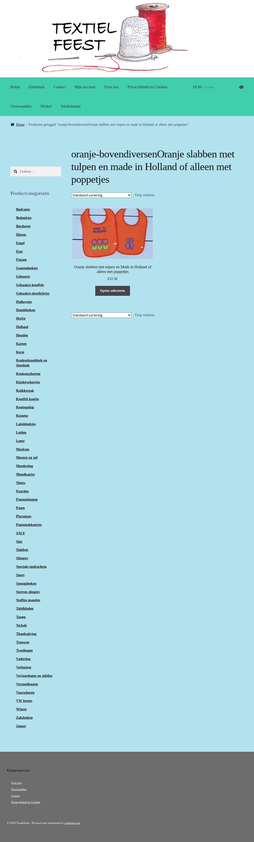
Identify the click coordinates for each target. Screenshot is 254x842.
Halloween (24, 302)
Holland (22, 327)
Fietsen (21, 260)
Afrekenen (36, 87)
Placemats (23, 516)
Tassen (21, 617)
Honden (22, 335)
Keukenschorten (28, 374)
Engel (20, 243)
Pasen (20, 508)
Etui (19, 251)
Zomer (21, 726)
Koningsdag (25, 407)
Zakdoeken (24, 718)
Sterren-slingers (28, 592)
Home (15, 87)
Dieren (21, 235)
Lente (20, 441)
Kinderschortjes (28, 382)
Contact (60, 87)
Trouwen (22, 642)
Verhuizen (23, 667)
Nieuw (21, 483)
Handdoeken (25, 310)
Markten (22, 449)
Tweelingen (24, 650)
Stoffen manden (28, 600)
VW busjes (24, 701)
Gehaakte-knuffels (30, 285)
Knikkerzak (25, 390)
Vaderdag (23, 659)
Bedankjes (24, 218)
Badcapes (23, 209)
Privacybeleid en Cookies (147, 87)
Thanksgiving (26, 634)
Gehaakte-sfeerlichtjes (32, 293)
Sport (20, 575)
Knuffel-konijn (27, 399)
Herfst (21, 318)
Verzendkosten (27, 684)
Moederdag (24, 466)
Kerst (20, 352)
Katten (21, 344)
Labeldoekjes (26, 424)
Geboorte (23, 276)
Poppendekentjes (29, 525)
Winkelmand (70, 106)
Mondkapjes (25, 474)
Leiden (21, 432)
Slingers (22, 558)
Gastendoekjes (27, 268)
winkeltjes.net (72, 823)
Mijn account (85, 87)
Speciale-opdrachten (31, 567)
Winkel (46, 106)
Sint (19, 541)
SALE (20, 533)
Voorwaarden (21, 106)
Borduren (23, 226)
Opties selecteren (112, 291)
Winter (21, 709)
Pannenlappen (27, 499)
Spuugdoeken (26, 583)
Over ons (111, 87)
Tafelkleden (24, 608)
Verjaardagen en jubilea (34, 676)
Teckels (21, 625)
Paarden (22, 491)
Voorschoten (25, 692)
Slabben (22, 550)
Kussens (22, 416)
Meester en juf (27, 457)
